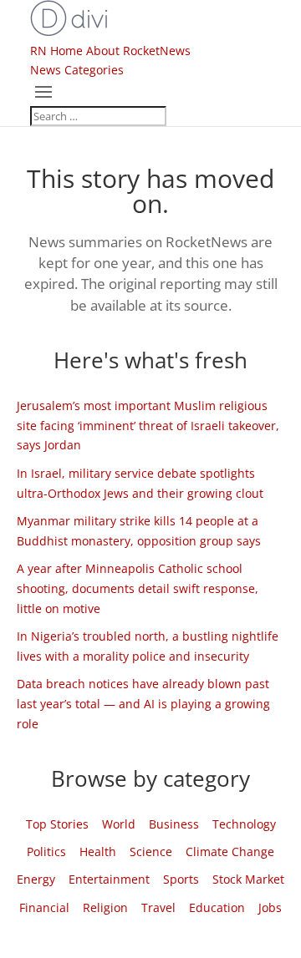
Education (217, 907)
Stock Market (248, 879)
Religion (105, 907)
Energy (36, 879)
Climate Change (230, 851)
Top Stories (57, 824)
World (118, 824)
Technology (244, 824)
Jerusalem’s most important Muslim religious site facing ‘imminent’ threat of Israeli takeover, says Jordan (148, 426)
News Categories (77, 70)
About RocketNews (138, 50)
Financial (44, 907)
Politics (46, 851)
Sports (181, 879)
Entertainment (109, 879)
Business (174, 824)
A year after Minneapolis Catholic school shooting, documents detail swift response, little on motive (137, 588)
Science (151, 851)
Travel (158, 907)
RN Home (56, 50)
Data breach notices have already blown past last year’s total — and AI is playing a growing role (143, 704)
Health (97, 851)
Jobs (270, 907)
